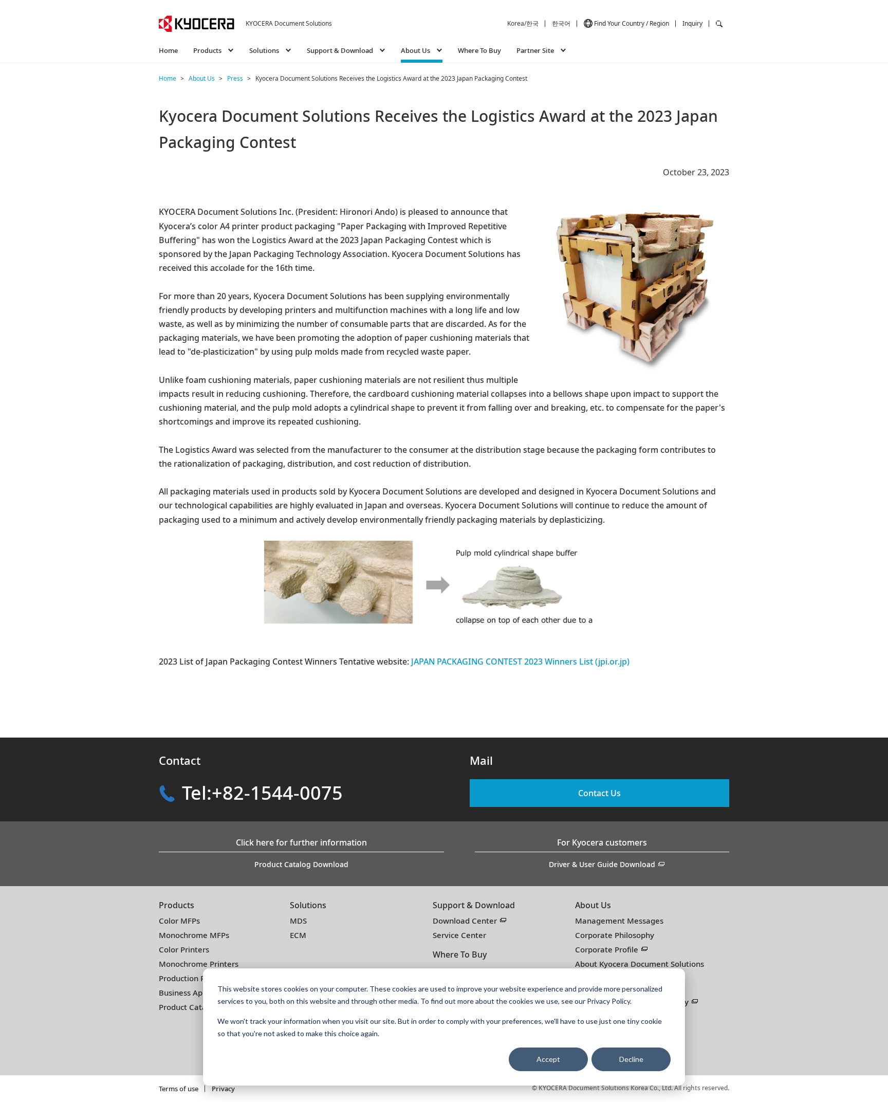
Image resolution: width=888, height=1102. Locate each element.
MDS (298, 920)
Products (176, 905)
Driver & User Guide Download (602, 864)
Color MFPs (179, 920)
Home (168, 50)
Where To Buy (479, 50)
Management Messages (619, 920)
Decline (631, 1059)
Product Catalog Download (301, 864)
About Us (593, 905)
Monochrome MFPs (194, 935)
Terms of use (178, 1088)
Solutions (308, 905)
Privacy (223, 1088)
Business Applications (198, 992)
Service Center (459, 935)
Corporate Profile (606, 949)
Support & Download (474, 905)
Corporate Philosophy (614, 935)
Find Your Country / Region (631, 23)
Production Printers (194, 978)
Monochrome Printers (198, 964)
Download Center (465, 920)
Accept (548, 1059)
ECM (298, 935)
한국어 (561, 23)
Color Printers (184, 949)
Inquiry (692, 23)
